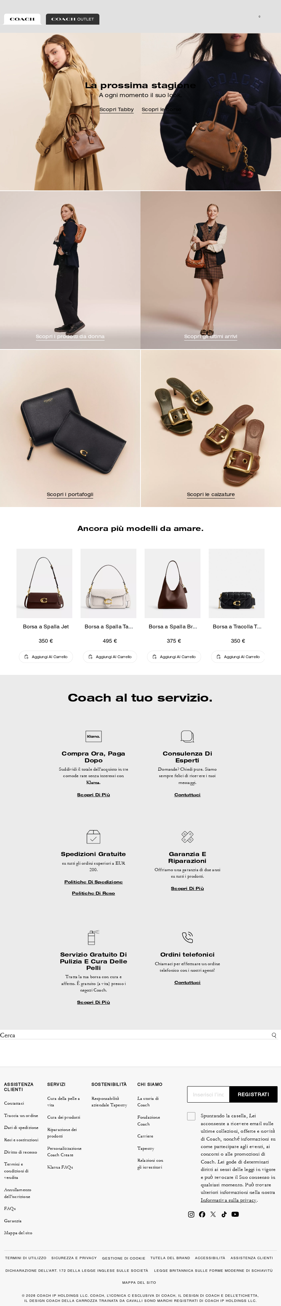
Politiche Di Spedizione (93, 881)
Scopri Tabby (117, 110)
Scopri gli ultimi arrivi (210, 337)
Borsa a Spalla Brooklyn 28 (183, 626)
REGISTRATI (253, 1094)
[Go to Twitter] (213, 1216)
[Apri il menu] (269, 16)
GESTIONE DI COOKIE (124, 1258)
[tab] (22, 19)
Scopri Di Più (93, 794)
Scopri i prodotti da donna (70, 337)
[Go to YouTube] (235, 1216)
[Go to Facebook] (202, 1216)
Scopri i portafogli (70, 495)
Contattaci (187, 794)
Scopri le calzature (211, 495)
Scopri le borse (161, 110)
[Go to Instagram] (191, 1216)
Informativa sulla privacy (229, 1200)
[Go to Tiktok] (224, 1216)
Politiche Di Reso (93, 893)
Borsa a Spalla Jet (46, 626)
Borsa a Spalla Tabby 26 (115, 626)
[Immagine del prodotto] (44, 583)
